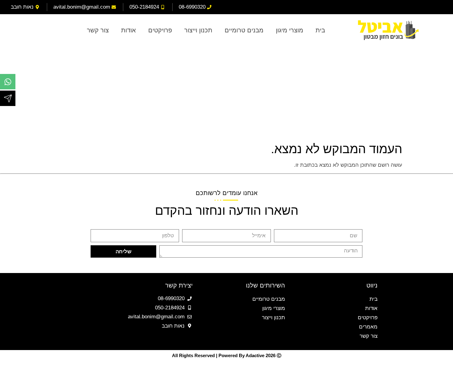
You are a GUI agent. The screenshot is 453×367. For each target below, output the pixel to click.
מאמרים (368, 327)
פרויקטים (160, 30)
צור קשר (98, 30)
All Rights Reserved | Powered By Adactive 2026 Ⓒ (226, 355)
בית (320, 30)
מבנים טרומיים (244, 30)
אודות (128, 30)
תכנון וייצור (198, 30)
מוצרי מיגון (289, 30)
